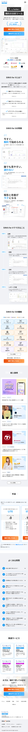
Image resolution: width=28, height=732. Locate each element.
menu (25, 2)
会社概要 (3, 724)
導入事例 (8, 701)
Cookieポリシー (19, 724)
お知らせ (14, 704)
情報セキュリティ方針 (6, 726)
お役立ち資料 (23, 701)
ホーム (3, 701)
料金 (13, 701)
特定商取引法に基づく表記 (16, 726)
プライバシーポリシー (11, 724)
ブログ (17, 701)
